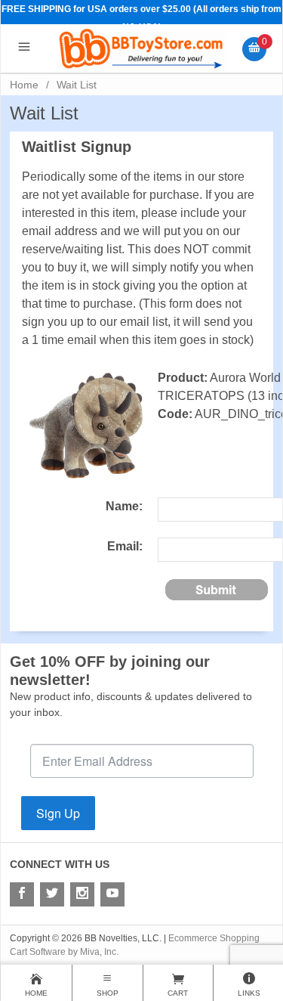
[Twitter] (52, 894)
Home (24, 85)
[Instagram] (82, 894)
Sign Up (58, 813)
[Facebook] (22, 894)
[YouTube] (112, 894)
